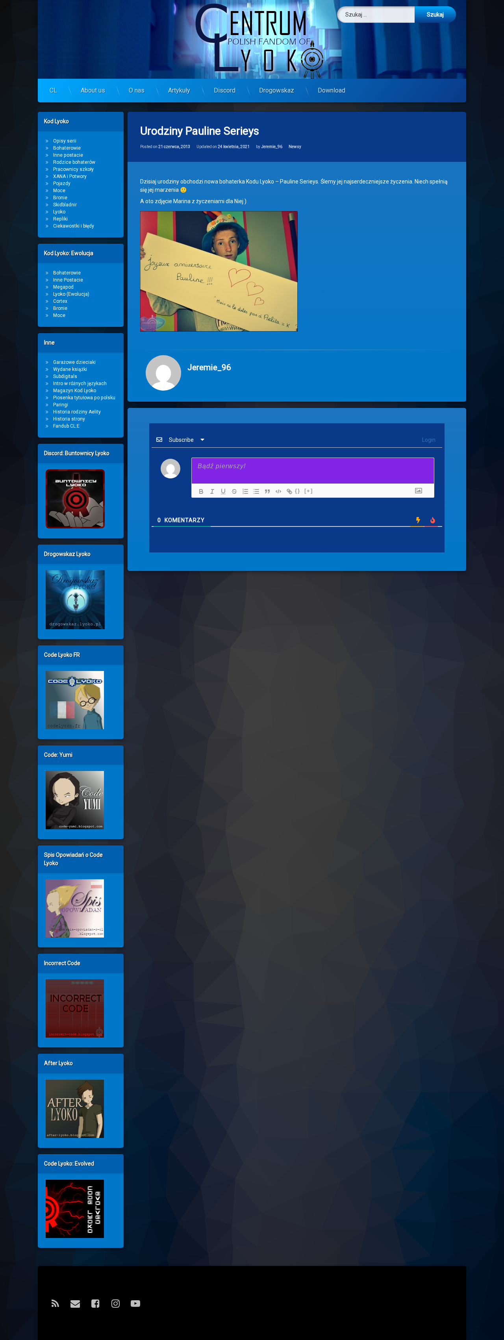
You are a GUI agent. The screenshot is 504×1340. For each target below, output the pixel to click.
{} (297, 491)
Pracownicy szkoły (73, 169)
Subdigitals (65, 376)
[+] (308, 491)
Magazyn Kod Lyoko (74, 390)
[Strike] (232, 491)
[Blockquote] (265, 491)
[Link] (287, 491)
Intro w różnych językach (80, 383)
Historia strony (69, 419)
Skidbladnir (65, 205)
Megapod (63, 287)
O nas (137, 90)
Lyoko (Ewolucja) (71, 294)
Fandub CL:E (66, 426)
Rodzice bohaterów (74, 162)
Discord (224, 90)
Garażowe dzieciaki (74, 362)
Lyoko (59, 212)
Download (331, 90)
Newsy (295, 147)
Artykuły (179, 90)
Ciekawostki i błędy (73, 226)
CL (53, 90)
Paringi (60, 405)
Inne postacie (68, 155)
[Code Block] (276, 491)
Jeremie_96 (271, 147)
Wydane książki (70, 369)
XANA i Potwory (70, 176)
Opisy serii (64, 141)
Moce (59, 190)
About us (93, 90)
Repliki (60, 219)
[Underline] (221, 491)
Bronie (60, 197)
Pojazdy (61, 183)
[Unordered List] (254, 491)
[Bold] (199, 491)
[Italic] (210, 491)
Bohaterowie (67, 148)
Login (428, 440)
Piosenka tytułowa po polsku (84, 397)
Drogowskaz (276, 90)
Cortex (60, 301)
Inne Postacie (68, 280)
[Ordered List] (243, 491)
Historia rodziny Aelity (77, 412)
